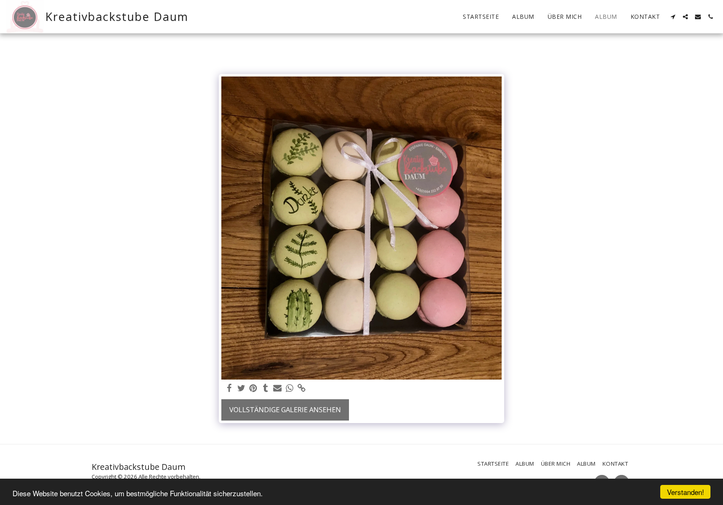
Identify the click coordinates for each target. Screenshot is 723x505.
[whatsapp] (289, 388)
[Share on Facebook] (229, 388)
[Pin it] (253, 388)
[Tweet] (241, 388)
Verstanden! (685, 492)
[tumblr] (265, 388)
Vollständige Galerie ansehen (285, 409)
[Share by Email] (277, 388)
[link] (301, 388)
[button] (673, 17)
